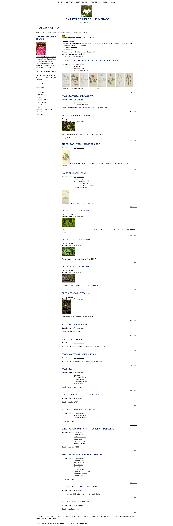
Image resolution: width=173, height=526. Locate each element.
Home (37, 32)
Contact (69, 2)
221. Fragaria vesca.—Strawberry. (80, 395)
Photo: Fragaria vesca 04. (76, 115)
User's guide (81, 2)
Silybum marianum (81, 68)
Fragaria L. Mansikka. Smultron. (79, 487)
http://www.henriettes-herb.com (47, 523)
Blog (38, 107)
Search (113, 2)
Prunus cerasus (79, 441)
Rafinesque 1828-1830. (87, 203)
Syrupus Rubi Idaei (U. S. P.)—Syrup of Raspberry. (88, 429)
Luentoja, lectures (98, 2)
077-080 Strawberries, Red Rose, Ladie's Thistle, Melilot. (93, 60)
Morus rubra (78, 465)
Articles (39, 90)
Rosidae (54, 32)
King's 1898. (75, 421)
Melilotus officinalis (81, 71)
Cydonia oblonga (80, 439)
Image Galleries (42, 99)
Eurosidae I (62, 32)
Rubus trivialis (79, 475)
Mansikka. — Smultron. (74, 339)
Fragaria (84, 32)
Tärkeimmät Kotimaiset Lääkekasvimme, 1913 (90, 346)
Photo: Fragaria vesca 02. (76, 239)
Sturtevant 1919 (76, 387)
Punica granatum (80, 443)
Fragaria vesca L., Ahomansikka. (79, 354)
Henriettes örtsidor (43, 112)
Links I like (40, 114)
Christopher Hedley (43, 97)
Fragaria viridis (79, 383)
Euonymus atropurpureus (83, 185)
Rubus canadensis (80, 473)
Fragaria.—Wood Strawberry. (78, 409)
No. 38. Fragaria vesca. (74, 173)
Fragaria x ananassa (81, 104)
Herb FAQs (40, 87)
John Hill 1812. (76, 332)
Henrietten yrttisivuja (44, 109)
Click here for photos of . (80, 37)
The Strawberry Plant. (74, 324)
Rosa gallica (78, 66)
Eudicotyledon (45, 32)
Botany (39, 104)
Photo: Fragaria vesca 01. (76, 293)
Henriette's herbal (42, 516)
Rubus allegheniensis (82, 471)
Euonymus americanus (82, 183)
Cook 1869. (75, 509)
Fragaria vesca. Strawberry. (78, 96)
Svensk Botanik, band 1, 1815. (91, 163)
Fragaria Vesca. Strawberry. (78, 501)
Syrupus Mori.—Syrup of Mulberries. (82, 454)
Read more (133, 92)
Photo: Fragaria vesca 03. (76, 211)
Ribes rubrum (79, 469)
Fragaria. (67, 369)
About (60, 2)
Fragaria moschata (80, 379)
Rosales (69, 32)
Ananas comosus (80, 463)
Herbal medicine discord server (47, 75)
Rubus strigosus (80, 437)
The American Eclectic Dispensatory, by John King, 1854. (91, 108)
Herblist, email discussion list (46, 77)
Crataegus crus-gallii (81, 181)
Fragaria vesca (79, 64)
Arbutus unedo (79, 179)
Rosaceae (77, 32)
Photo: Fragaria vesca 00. (76, 266)
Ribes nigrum (79, 467)
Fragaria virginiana (80, 102)
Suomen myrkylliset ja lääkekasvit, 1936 (88, 361)
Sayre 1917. (74, 402)
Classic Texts (40, 92)
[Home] (86, 11)
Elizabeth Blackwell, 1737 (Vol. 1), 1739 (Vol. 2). (87, 88)
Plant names (41, 102)
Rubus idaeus (79, 435)
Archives (39, 95)
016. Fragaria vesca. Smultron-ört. (81, 144)
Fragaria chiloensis (80, 377)
